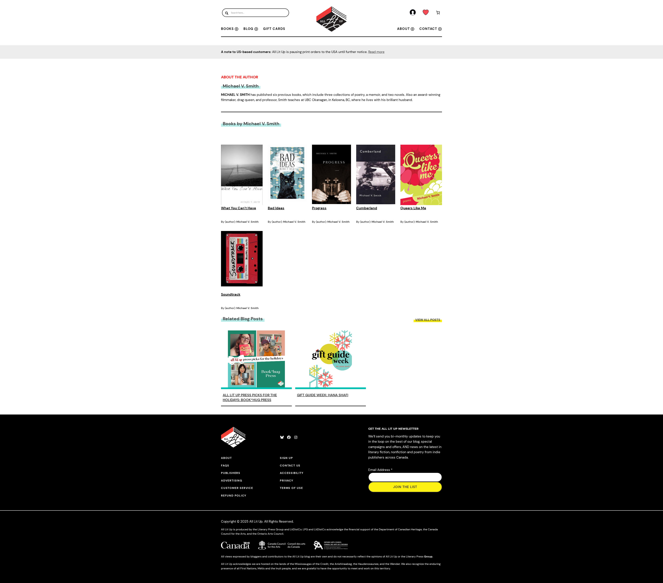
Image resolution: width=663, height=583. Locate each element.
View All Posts (427, 320)
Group (428, 556)
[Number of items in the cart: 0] (438, 13)
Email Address (380, 470)
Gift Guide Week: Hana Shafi (322, 395)
